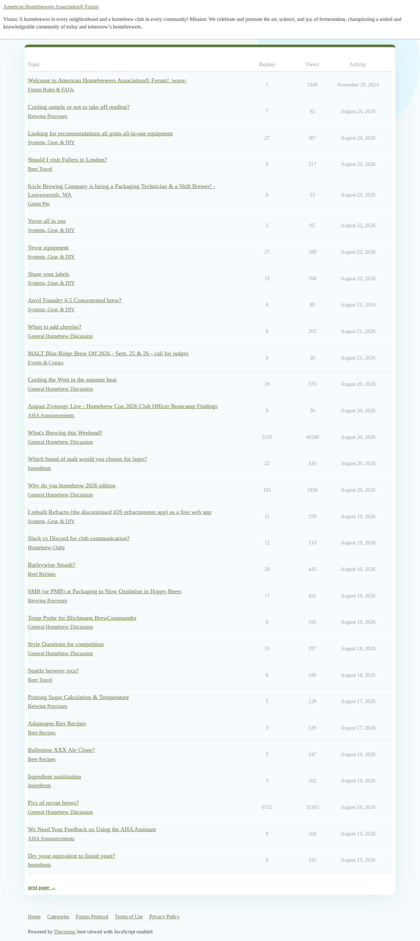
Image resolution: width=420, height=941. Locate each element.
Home (34, 916)
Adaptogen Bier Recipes (57, 723)
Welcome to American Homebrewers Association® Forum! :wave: (107, 80)
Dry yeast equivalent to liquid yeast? (71, 856)
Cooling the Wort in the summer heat (72, 379)
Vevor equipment (48, 247)
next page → (42, 887)
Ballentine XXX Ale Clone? (61, 750)
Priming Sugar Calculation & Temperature (78, 697)
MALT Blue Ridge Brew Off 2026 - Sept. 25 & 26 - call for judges (108, 353)
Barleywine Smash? (51, 564)
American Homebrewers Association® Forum (50, 7)
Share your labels (48, 274)
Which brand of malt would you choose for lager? (87, 459)
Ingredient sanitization (54, 776)
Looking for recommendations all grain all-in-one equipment (100, 133)
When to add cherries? (54, 326)
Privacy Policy (164, 916)
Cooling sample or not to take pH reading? (79, 107)
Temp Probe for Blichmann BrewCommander (82, 618)
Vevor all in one (47, 221)
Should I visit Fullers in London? (67, 159)
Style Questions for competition (66, 644)
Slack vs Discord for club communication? (79, 538)
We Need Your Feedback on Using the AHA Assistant (92, 829)
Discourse (64, 931)
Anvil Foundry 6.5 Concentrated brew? (74, 300)
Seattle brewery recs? (53, 670)
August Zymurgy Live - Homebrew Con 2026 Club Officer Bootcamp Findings (123, 406)
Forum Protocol (92, 916)
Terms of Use (129, 916)
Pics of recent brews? (53, 802)
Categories (58, 916)
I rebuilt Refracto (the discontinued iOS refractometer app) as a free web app (119, 512)
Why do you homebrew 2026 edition (72, 485)
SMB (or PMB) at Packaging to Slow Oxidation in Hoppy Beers (104, 591)
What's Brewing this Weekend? (65, 432)
